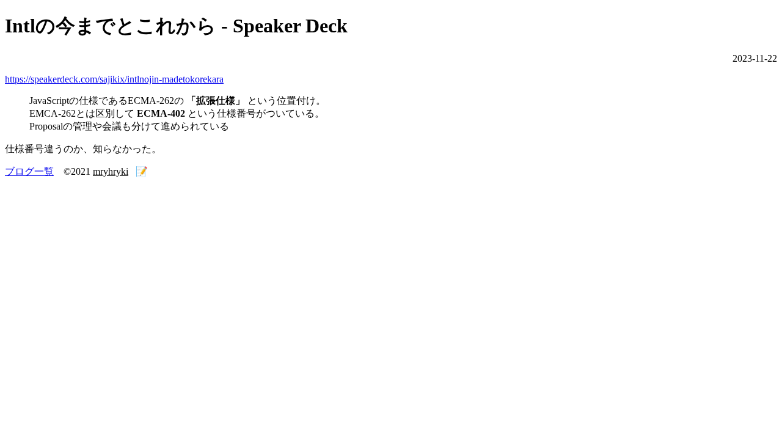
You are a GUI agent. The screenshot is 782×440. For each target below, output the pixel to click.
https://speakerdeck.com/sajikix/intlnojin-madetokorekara (114, 79)
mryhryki (110, 171)
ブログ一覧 (29, 171)
